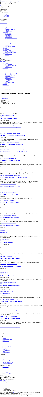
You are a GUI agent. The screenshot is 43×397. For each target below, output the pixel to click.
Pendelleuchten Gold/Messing (10, 75)
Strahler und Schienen (8, 31)
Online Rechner (9, 373)
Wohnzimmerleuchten (8, 43)
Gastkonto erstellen (6, 15)
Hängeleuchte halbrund (8, 42)
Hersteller (4, 361)
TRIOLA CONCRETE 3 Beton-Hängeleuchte (10, 327)
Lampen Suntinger (6, 341)
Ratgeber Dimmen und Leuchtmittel (8, 358)
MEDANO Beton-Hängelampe (7, 250)
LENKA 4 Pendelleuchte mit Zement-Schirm (10, 217)
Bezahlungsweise (5, 344)
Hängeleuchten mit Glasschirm (10, 74)
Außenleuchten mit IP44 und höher (10, 52)
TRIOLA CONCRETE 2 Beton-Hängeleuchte (10, 318)
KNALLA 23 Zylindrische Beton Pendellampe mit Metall (12, 135)
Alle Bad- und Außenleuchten (10, 51)
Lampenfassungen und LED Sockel (8, 357)
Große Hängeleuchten (8, 36)
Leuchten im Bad (5, 368)
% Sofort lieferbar (5, 53)
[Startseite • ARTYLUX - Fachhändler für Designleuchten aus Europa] (10, 0)
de (0, 4)
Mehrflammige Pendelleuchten (10, 41)
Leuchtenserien (7, 44)
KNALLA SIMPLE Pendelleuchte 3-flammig (10, 160)
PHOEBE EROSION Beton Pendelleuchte (9, 293)
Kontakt (4, 340)
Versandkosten (15, 392)
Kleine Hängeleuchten (8, 37)
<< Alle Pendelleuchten (4, 98)
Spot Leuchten (7, 30)
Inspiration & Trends (6, 372)
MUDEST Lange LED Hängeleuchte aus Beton (10, 266)
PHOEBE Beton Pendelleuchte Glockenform (10, 285)
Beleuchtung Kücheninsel (7, 371)
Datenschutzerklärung (6, 350)
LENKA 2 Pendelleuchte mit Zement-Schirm (10, 202)
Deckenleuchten (5, 27)
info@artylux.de (3, 61)
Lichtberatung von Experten (7, 363)
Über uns (4, 338)
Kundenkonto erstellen (6, 14)
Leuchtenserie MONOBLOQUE (10, 29)
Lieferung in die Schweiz (7, 345)
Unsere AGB (5, 349)
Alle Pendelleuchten (8, 33)
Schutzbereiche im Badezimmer (8, 359)
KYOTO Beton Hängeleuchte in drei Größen (10, 186)
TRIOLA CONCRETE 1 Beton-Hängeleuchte (10, 310)
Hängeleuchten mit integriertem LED (11, 38)
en (0, 5)
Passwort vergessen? (6, 16)
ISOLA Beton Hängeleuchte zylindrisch (8, 118)
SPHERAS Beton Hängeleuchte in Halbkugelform (11, 301)
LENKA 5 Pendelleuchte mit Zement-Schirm (10, 225)
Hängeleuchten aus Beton (9, 34)
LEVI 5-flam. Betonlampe (6, 232)
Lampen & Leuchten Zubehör (10, 46)
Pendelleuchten (5, 32)
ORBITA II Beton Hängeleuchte (7, 275)
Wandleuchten (5, 48)
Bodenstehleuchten (6, 49)
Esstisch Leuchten (5, 367)
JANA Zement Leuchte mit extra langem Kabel (10, 127)
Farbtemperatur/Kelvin (6, 360)
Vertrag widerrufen (6, 347)
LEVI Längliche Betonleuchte (6, 242)
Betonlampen (7, 45)
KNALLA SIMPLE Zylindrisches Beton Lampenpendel (12, 169)
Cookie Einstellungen (6, 352)
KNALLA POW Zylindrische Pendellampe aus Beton (11, 144)
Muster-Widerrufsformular (7, 346)
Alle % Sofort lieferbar (8, 54)
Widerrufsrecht (5, 348)
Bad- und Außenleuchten (7, 50)
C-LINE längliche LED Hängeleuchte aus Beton (10, 109)
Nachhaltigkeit (5, 342)
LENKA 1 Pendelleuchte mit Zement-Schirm (10, 194)
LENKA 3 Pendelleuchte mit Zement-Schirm (10, 210)
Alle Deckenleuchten (8, 28)
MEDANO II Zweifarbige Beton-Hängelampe (10, 258)
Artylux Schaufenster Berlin (7, 339)
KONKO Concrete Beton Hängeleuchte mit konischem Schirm (13, 177)
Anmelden (5, 12)
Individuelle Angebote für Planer (8, 362)
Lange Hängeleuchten (8, 35)
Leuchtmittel (7, 55)
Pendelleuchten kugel (8, 40)
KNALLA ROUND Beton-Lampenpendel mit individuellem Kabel (14, 151)
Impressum (4, 351)
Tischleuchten (5, 47)
